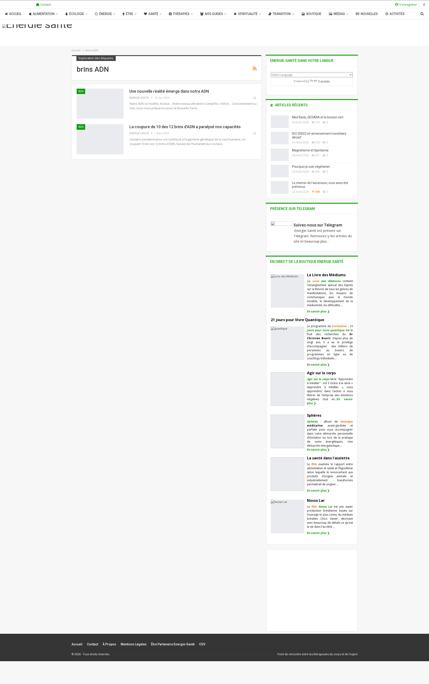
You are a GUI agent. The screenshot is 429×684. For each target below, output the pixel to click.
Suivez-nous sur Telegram (318, 225)
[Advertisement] (311, 594)
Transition (282, 14)
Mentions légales (134, 644)
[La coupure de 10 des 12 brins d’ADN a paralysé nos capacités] (100, 139)
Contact (45, 4)
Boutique (313, 14)
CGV (202, 644)
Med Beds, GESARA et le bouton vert (317, 117)
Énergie (105, 14)
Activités (397, 14)
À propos (109, 644)
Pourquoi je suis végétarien (311, 166)
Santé (153, 14)
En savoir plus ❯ (318, 311)
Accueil (15, 14)
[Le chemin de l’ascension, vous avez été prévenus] (280, 187)
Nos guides (214, 14)
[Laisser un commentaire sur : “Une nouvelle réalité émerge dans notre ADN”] (255, 98)
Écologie (76, 14)
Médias (339, 14)
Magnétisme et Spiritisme (310, 150)
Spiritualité (248, 14)
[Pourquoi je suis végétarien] (280, 171)
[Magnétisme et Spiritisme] (280, 155)
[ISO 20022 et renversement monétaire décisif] (280, 138)
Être (129, 14)
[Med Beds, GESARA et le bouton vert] (280, 121)
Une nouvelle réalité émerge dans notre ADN (169, 91)
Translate (324, 81)
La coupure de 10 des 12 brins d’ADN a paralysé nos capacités (185, 126)
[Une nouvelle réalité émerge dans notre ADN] (100, 104)
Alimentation (44, 14)
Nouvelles (369, 14)
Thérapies (181, 14)
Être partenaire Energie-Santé (173, 644)
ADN (81, 91)
